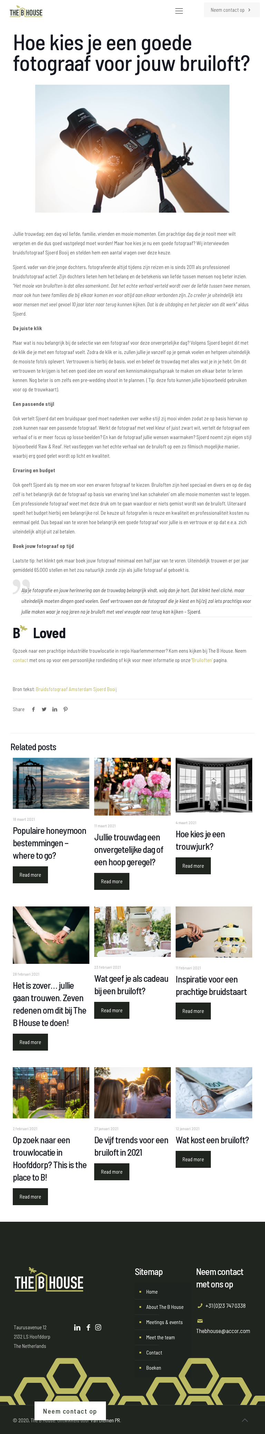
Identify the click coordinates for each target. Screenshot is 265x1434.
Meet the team (160, 1337)
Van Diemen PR (105, 1420)
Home (152, 1291)
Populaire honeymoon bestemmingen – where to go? (49, 842)
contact (20, 660)
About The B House (165, 1307)
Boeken (153, 1368)
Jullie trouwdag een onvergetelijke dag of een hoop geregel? (128, 849)
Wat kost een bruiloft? (212, 1139)
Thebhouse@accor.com (223, 1330)
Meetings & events (164, 1322)
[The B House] (26, 10)
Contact (154, 1352)
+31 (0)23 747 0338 (225, 1305)
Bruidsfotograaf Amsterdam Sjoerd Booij (76, 689)
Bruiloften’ (202, 660)
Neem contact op (228, 10)
